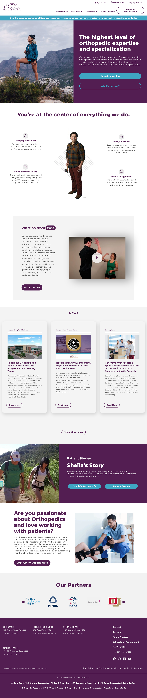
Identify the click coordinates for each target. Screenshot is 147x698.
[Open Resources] (96, 11)
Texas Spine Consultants (115, 688)
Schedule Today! (129, 18)
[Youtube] (129, 659)
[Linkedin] (124, 659)
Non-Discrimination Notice (106, 668)
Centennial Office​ (10, 648)
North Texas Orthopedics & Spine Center (116, 683)
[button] (97, 258)
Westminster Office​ (71, 627)
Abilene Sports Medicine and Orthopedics (30, 683)
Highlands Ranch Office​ (43, 627)
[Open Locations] (81, 11)
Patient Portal (118, 3)
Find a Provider (120, 637)
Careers (117, 632)
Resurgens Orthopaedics (90, 688)
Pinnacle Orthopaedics (67, 688)
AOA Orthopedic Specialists (83, 683)
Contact (117, 627)
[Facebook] (114, 659)
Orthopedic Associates (32, 688)
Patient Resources (122, 652)
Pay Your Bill (137, 3)
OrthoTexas (49, 688)
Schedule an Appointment (126, 642)
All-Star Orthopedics (60, 683)
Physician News (23, 330)
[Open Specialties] (67, 11)
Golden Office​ (8, 627)
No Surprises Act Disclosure (131, 668)
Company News (12, 330)
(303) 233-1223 (100, 3)
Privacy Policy (87, 668)
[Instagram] (119, 659)
